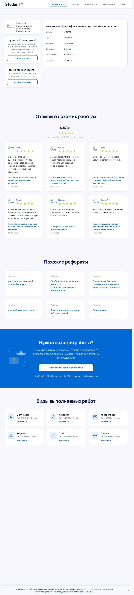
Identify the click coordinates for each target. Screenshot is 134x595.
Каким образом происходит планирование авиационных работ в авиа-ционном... (106, 227)
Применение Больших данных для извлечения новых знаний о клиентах (23, 227)
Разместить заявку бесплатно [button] (66, 367)
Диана (19, 200)
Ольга (61, 148)
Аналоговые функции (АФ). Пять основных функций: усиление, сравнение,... (108, 180)
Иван (103, 148)
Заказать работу (59, 4)
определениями (64, 591)
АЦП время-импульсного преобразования (63, 228)
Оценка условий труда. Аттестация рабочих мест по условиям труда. (65, 180)
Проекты (75, 4)
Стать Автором (108, 4)
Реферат (68, 37)
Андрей (104, 200)
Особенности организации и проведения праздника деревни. (22, 180)
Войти (122, 4)
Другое (67, 49)
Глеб (18, 148)
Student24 (21, 23)
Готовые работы (90, 4)
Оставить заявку (22, 58)
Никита (61, 200)
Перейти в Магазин (22, 82)
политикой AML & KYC (84, 591)
